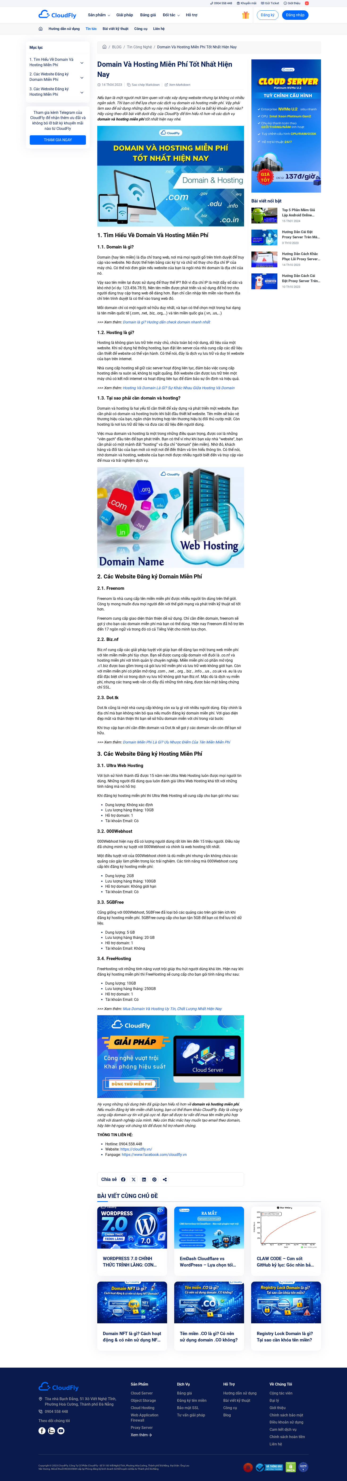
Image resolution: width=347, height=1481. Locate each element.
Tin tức (91, 29)
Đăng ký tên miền (192, 1400)
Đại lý (274, 1400)
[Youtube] (51, 1433)
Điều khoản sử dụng (286, 1422)
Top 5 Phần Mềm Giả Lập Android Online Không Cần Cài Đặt (298, 215)
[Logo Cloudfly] (58, 1390)
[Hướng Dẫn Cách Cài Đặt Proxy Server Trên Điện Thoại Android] (264, 288)
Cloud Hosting (142, 1408)
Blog (227, 1415)
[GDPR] (303, 1471)
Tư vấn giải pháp (191, 1415)
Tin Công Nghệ (139, 47)
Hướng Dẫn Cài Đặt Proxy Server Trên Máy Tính (300, 237)
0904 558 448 (223, 3)
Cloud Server (142, 1393)
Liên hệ (159, 29)
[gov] (269, 1470)
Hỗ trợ (191, 14)
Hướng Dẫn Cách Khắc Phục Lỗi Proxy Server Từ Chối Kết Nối (300, 259)
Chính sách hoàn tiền (287, 1437)
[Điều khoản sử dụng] (248, 1471)
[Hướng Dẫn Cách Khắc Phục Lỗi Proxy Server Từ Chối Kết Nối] (264, 266)
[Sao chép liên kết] (165, 1179)
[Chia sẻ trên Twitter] (134, 1179)
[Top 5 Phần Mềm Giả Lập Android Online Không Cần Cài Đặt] (264, 222)
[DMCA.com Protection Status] (291, 1471)
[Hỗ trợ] (40, 28)
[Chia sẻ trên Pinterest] (154, 1179)
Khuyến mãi (248, 3)
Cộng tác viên (281, 1393)
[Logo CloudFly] (57, 17)
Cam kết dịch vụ (283, 1429)
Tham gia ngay (58, 140)
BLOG (117, 47)
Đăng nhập (295, 15)
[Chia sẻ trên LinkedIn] (144, 1179)
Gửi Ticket (272, 3)
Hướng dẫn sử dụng (64, 29)
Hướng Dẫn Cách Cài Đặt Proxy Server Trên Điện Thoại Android (300, 281)
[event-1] (286, 191)
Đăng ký (268, 15)
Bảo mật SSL (188, 1408)
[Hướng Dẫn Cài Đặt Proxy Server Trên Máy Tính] (264, 244)
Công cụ (140, 29)
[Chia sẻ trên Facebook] (123, 1179)
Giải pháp (124, 14)
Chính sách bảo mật (286, 1415)
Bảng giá (148, 14)
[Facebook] (42, 1433)
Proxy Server (142, 1427)
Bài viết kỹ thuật (115, 29)
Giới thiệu (294, 3)
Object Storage (143, 1400)
